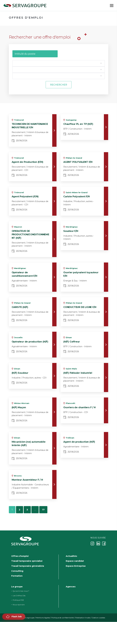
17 (43, 509)
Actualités (71, 556)
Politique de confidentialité (62, 618)
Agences (70, 586)
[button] (13, 617)
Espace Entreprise (76, 566)
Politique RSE (18, 600)
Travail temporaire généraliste (27, 566)
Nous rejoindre (19, 605)
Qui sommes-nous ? (21, 591)
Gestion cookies (98, 618)
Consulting (17, 571)
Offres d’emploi (20, 556)
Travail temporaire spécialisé (27, 561)
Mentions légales (43, 618)
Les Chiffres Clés (19, 595)
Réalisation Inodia (82, 618)
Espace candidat (75, 561)
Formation (17, 576)
